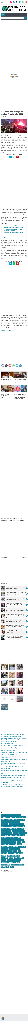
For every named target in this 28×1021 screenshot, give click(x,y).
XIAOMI (12, 866)
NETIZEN (18, 842)
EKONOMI (3, 821)
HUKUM (2, 828)
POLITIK (10, 853)
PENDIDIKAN (12, 848)
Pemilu (6, 848)
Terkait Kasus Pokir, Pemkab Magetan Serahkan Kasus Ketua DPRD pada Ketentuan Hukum (16, 605)
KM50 (20, 833)
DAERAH (2, 819)
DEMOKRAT (8, 819)
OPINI (15, 844)
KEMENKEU (3, 833)
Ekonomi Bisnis (10, 821)
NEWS (23, 842)
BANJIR (11, 817)
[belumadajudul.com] (14, 9)
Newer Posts (4, 557)
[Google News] (14, 77)
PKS (19, 851)
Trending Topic (20, 864)
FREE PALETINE (15, 824)
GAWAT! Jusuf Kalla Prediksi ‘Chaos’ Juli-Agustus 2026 (14, 784)
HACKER (7, 826)
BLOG (19, 817)
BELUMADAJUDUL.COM (15, 1012)
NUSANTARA (3, 844)
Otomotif (19, 844)
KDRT (10, 830)
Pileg (11, 851)
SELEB (16, 857)
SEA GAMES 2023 (4, 857)
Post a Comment (8, 116)
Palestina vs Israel (5, 846)
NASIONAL (13, 842)
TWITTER (3, 866)
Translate (11, 871)
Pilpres (15, 851)
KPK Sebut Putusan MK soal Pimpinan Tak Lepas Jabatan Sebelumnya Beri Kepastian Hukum (15, 616)
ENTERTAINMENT (4, 824)
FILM (10, 824)
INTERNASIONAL (9, 828)
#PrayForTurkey (12, 815)
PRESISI (14, 853)
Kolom (24, 833)
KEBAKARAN (14, 830)
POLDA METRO (4, 853)
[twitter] (6, 365)
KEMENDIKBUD (21, 830)
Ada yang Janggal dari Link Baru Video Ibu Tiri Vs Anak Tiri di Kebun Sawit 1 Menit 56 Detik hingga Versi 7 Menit (14, 772)
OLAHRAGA (10, 844)
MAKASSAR (18, 837)
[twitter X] (17, 2)
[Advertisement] (14, 34)
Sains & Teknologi (15, 855)
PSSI (22, 853)
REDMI (9, 855)
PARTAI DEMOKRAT (14, 846)
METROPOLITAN (16, 839)
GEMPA (21, 824)
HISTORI (17, 826)
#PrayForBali (4, 815)
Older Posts (24, 557)
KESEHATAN (9, 833)
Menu (3, 14)
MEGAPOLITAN (4, 839)
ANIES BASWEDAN (4, 817)
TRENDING (13, 864)
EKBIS (23, 819)
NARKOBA (3, 842)
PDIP (2, 848)
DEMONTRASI (14, 819)
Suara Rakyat (4, 862)
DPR (19, 819)
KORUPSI (11, 835)
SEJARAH (11, 857)
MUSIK (22, 839)
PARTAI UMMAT (22, 846)
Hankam (12, 826)
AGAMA (18, 815)
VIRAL (8, 866)
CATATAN (23, 817)
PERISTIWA (18, 848)
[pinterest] (26, 2)
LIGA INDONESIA (4, 837)
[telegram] (20, 2)
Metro (10, 839)
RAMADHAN (3, 855)
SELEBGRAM (21, 857)
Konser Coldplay (4, 835)
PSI (18, 853)
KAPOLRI (21, 828)
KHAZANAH (15, 833)
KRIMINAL (17, 835)
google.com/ (6, 330)
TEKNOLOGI (11, 862)
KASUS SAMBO (4, 830)
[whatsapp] (23, 2)
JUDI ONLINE (16, 828)
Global (2, 826)
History (22, 826)
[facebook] (11, 2)
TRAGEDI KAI (17, 862)
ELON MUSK (17, 821)
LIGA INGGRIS (11, 837)
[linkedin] (20, 365)
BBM (15, 817)
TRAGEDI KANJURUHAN (5, 864)
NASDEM (8, 842)
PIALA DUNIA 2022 (4, 851)
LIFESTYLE (22, 835)
